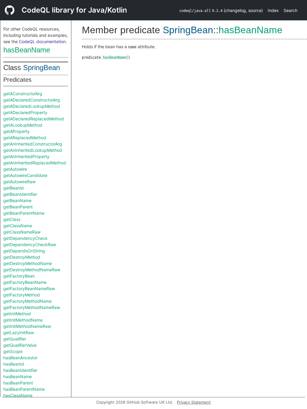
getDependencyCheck (25, 238)
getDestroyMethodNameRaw (31, 269)
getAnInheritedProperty (26, 156)
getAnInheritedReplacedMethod (34, 162)
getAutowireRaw (19, 181)
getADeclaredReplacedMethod (33, 118)
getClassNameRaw (21, 231)
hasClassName (17, 395)
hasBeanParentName (24, 389)
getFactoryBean (19, 275)
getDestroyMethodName (27, 263)
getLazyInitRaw (18, 332)
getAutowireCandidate (25, 175)
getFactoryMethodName (27, 301)
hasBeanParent (18, 382)
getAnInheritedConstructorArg (32, 143)
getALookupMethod (22, 125)
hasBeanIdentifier (20, 370)
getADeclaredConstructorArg (31, 99)
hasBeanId (13, 363)
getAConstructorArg (22, 93)
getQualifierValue (20, 345)
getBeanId (13, 187)
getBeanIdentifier (20, 194)
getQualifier (14, 338)
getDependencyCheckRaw (29, 244)
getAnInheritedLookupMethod (32, 150)
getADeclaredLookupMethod (31, 106)
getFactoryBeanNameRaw (29, 288)
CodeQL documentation (42, 41)
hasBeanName (26, 50)
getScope (12, 351)
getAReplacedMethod (24, 137)
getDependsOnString (24, 250)
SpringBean (41, 67)
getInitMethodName (23, 319)
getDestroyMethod (21, 257)
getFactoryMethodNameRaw (31, 307)
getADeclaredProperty (25, 112)
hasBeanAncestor (20, 357)
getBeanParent (18, 206)
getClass (11, 219)
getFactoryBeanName (24, 282)
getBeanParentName (23, 213)
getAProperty (16, 131)
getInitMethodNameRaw (27, 326)
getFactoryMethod (21, 294)
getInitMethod (17, 313)
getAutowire (15, 169)
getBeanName (17, 200)
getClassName (17, 225)
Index (273, 10)
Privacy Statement (194, 402)
